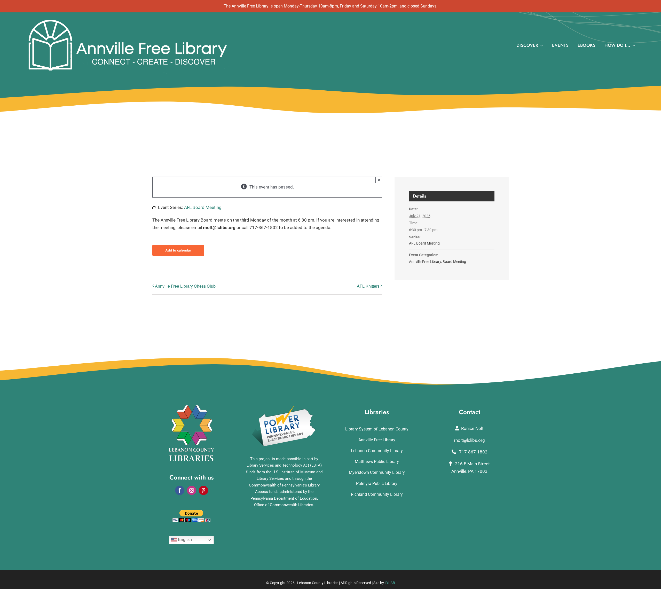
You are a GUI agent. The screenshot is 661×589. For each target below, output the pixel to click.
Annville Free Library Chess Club (185, 286)
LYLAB (390, 583)
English (184, 540)
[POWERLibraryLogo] (284, 407)
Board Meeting (454, 262)
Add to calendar (178, 250)
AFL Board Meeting (424, 243)
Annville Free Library (425, 262)
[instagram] (191, 490)
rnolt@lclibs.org (469, 440)
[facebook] (179, 490)
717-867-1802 (472, 451)
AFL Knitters (368, 286)
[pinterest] (203, 490)
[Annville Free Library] (127, 19)
